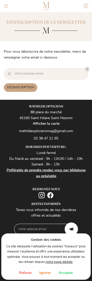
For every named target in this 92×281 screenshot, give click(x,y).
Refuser (25, 273)
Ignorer (45, 273)
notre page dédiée (59, 262)
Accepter (66, 273)
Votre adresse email (26, 73)
